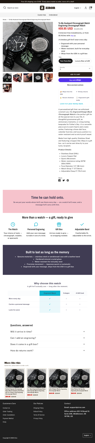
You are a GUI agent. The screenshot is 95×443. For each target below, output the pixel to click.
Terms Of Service (38, 415)
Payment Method (8, 418)
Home (4, 19)
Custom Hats (42, 15)
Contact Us (6, 408)
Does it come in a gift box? (24, 344)
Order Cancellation (9, 415)
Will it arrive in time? (21, 331)
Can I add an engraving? (23, 338)
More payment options (75, 85)
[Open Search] (4, 7)
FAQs (4, 422)
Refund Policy (37, 411)
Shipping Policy (38, 408)
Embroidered (53, 15)
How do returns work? (21, 350)
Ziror (15, 438)
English (76, 8)
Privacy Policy (37, 418)
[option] (28, 47)
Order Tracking (7, 411)
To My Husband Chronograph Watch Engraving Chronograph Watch (29, 19)
